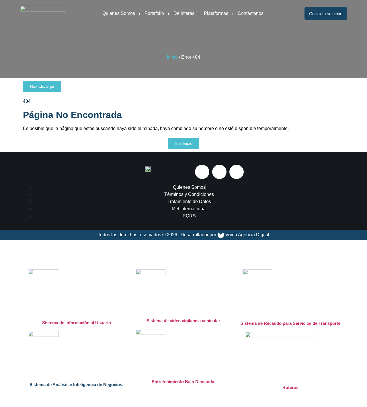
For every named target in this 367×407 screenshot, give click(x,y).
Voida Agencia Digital (247, 234)
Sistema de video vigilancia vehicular (183, 320)
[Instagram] (219, 172)
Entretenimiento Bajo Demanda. (183, 381)
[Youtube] (236, 172)
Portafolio (154, 13)
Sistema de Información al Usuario (76, 322)
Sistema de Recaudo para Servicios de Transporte (290, 323)
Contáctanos (250, 13)
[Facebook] (202, 172)
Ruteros (290, 387)
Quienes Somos (118, 13)
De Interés (183, 13)
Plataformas (216, 13)
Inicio (172, 57)
